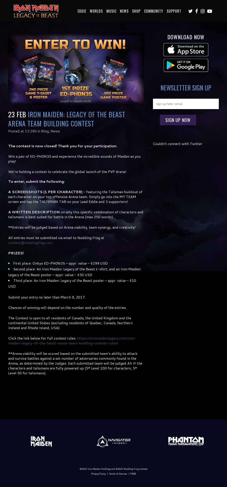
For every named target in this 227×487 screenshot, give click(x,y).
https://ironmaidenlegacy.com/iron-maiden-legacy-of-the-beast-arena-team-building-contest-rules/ (72, 341)
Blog (45, 131)
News (55, 131)
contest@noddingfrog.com (30, 242)
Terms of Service (118, 473)
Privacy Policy (98, 473)
